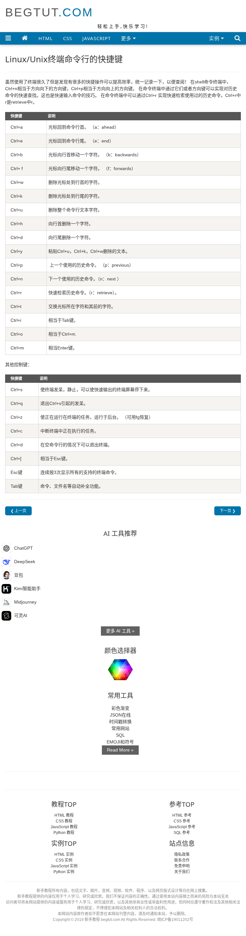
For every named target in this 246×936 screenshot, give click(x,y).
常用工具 (120, 695)
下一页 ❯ (227, 511)
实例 (215, 38)
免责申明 (182, 866)
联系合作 (182, 860)
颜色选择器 (120, 650)
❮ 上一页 (18, 511)
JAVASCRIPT (96, 38)
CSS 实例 (64, 860)
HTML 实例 (64, 854)
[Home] (25, 38)
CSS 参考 (182, 821)
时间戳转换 (120, 721)
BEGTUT (49, 12)
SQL (120, 735)
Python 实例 (63, 872)
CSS (67, 38)
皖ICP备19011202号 (175, 919)
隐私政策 (182, 854)
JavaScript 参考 (181, 827)
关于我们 (182, 872)
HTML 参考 (182, 815)
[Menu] (8, 38)
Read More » (120, 749)
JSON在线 (120, 714)
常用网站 (120, 728)
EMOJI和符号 (120, 741)
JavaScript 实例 (64, 866)
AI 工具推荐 (120, 533)
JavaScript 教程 (64, 827)
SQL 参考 (182, 832)
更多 (127, 38)
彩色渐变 (120, 708)
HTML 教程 (64, 815)
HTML (45, 38)
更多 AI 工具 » (120, 630)
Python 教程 (63, 832)
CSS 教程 (64, 821)
